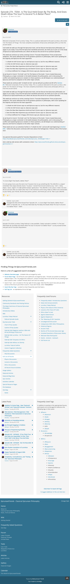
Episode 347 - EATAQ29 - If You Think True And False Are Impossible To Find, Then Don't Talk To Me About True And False (18, 436)
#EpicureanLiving (50, 449)
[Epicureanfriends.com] (5, 2)
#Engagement (49, 446)
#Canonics (44, 431)
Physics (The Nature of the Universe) (52, 307)
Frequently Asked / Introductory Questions (54, 300)
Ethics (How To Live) (47, 312)
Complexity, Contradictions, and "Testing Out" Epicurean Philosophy (17, 458)
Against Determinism (47, 314)
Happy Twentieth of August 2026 (15, 452)
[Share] (67, 24)
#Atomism (48, 414)
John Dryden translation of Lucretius (16, 447)
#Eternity (47, 424)
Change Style (65, 501)
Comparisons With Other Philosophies (52, 324)
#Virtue (47, 453)
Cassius (5, 16)
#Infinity (47, 421)
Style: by (35, 581)
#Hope (50, 474)
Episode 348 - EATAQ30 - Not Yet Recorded (18, 443)
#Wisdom (51, 456)
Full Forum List (45, 340)
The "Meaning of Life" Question (50, 319)
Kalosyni (7, 422)
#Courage (51, 460)
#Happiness (48, 451)
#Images (47, 419)
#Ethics (43, 439)
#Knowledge (48, 433)
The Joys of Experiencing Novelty (15, 430)
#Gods (46, 417)
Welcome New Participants (49, 335)
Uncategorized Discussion (49, 321)
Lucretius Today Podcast (48, 305)
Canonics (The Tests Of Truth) (50, 310)
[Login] (63, 2)
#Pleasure (48, 442)
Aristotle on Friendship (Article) (14, 420)
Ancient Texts (45, 328)
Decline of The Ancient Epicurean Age (52, 331)
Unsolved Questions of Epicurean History (53, 333)
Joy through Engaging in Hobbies (15, 425)
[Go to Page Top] (67, 578)
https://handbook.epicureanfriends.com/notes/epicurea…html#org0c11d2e (26, 139)
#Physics (43, 412)
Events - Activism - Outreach (49, 338)
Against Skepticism (46, 317)
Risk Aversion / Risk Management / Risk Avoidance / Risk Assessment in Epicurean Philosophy (18, 413)
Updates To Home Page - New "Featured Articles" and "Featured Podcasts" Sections (18, 406)
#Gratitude (51, 477)
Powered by (35, 579)
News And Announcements (49, 303)
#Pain (46, 444)
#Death (47, 428)
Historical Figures (46, 326)
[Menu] (67, 2)
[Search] (58, 2)
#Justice (50, 463)
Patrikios (7, 417)
